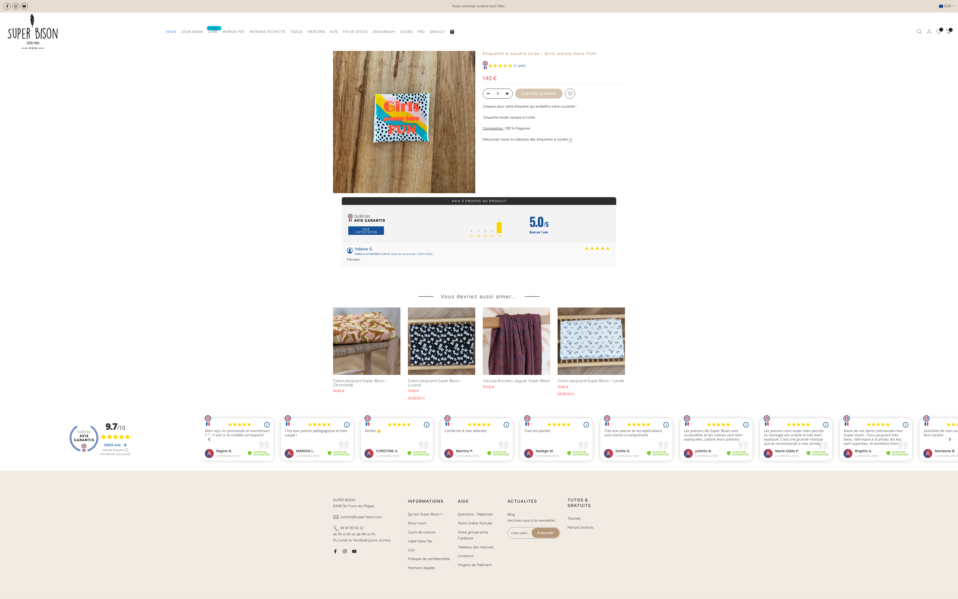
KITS (334, 31)
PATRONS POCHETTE (267, 31)
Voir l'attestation (366, 230)
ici (570, 139)
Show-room (417, 523)
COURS (406, 31)
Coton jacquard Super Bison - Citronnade (360, 382)
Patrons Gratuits (581, 527)
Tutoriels (574, 518)
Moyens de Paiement (475, 565)
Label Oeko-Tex (420, 541)
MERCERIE (316, 31)
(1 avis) (519, 65)
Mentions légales (421, 568)
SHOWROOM (384, 31)
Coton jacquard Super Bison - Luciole (435, 382)
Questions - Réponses (475, 514)
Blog (511, 514)
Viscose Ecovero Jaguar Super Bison (516, 380)
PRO (421, 31)
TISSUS (296, 31)
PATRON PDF (234, 31)
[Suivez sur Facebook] (7, 6)
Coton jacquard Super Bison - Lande (591, 380)
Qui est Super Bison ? (425, 514)
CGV (411, 550)
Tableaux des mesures (476, 547)
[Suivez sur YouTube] (24, 6)
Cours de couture (421, 532)
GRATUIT (437, 31)
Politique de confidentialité (429, 559)
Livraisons (466, 556)
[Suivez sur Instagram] (15, 6)
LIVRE (214, 31)
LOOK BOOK (192, 31)
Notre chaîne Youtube (475, 523)
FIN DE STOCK (355, 31)
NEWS (171, 31)
